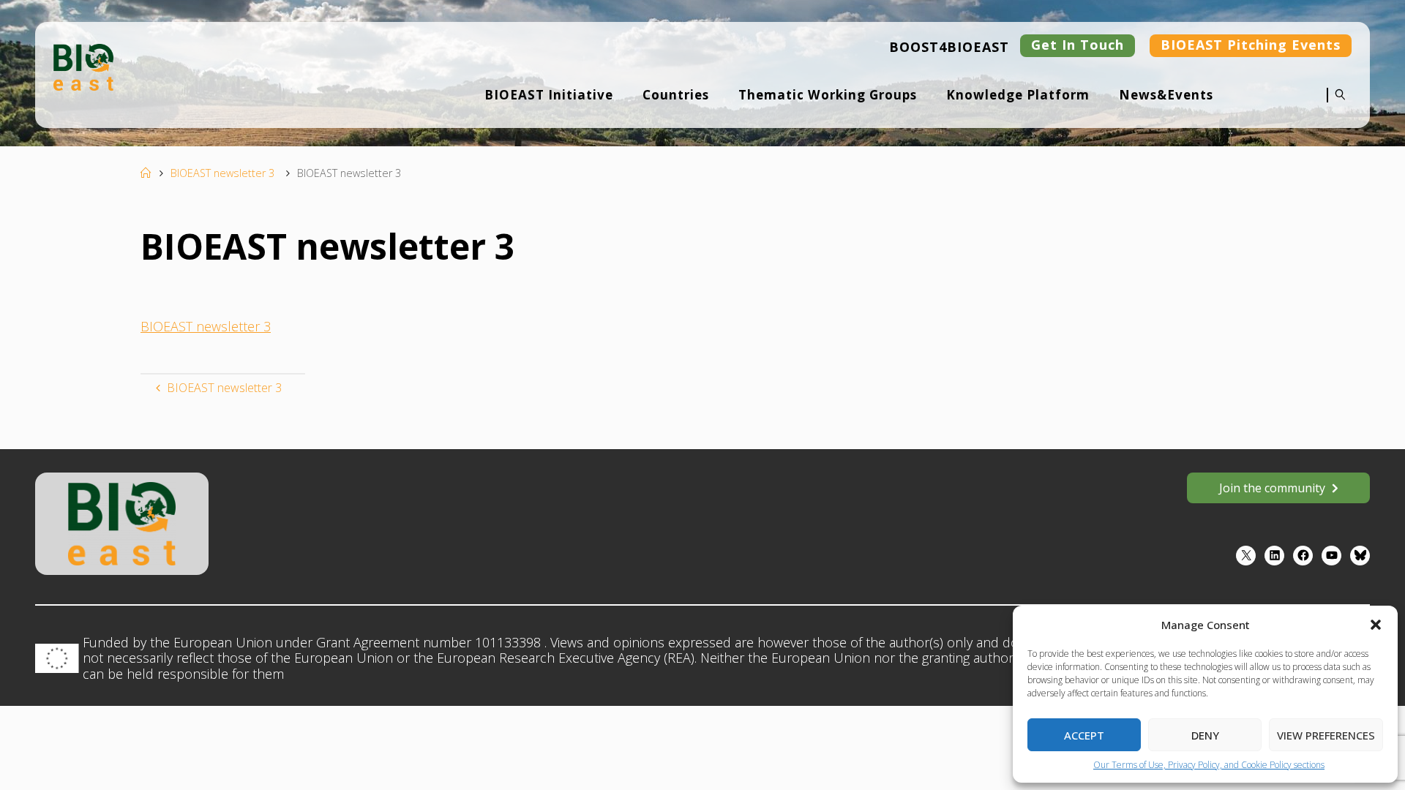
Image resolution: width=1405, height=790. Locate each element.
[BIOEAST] (83, 67)
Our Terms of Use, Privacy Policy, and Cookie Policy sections (1209, 765)
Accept (1084, 735)
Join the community (1272, 488)
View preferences (1326, 735)
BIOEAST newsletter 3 (222, 173)
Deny (1205, 735)
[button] (1375, 624)
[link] (1337, 104)
